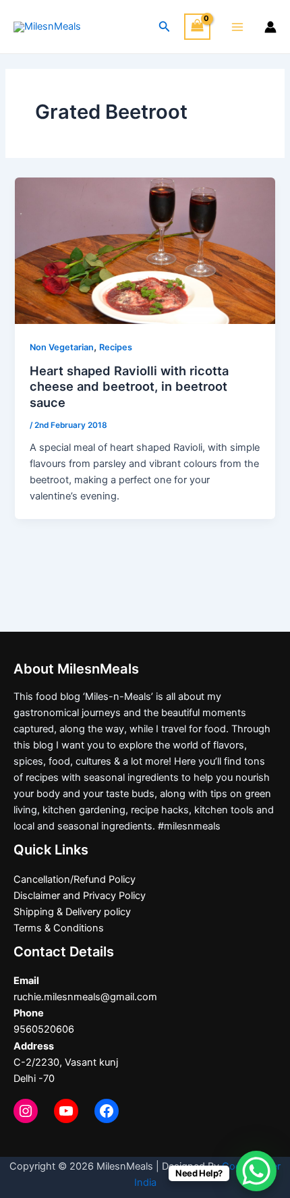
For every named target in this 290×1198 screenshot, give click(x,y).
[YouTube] (66, 1111)
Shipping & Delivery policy (72, 912)
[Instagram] (25, 1111)
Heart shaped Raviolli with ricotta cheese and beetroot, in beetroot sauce (129, 386)
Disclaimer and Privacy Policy (79, 896)
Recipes (115, 347)
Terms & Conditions (58, 928)
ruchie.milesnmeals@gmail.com (85, 997)
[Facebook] (106, 1111)
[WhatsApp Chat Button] (256, 1171)
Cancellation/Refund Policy (74, 879)
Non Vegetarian (62, 347)
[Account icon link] (270, 27)
